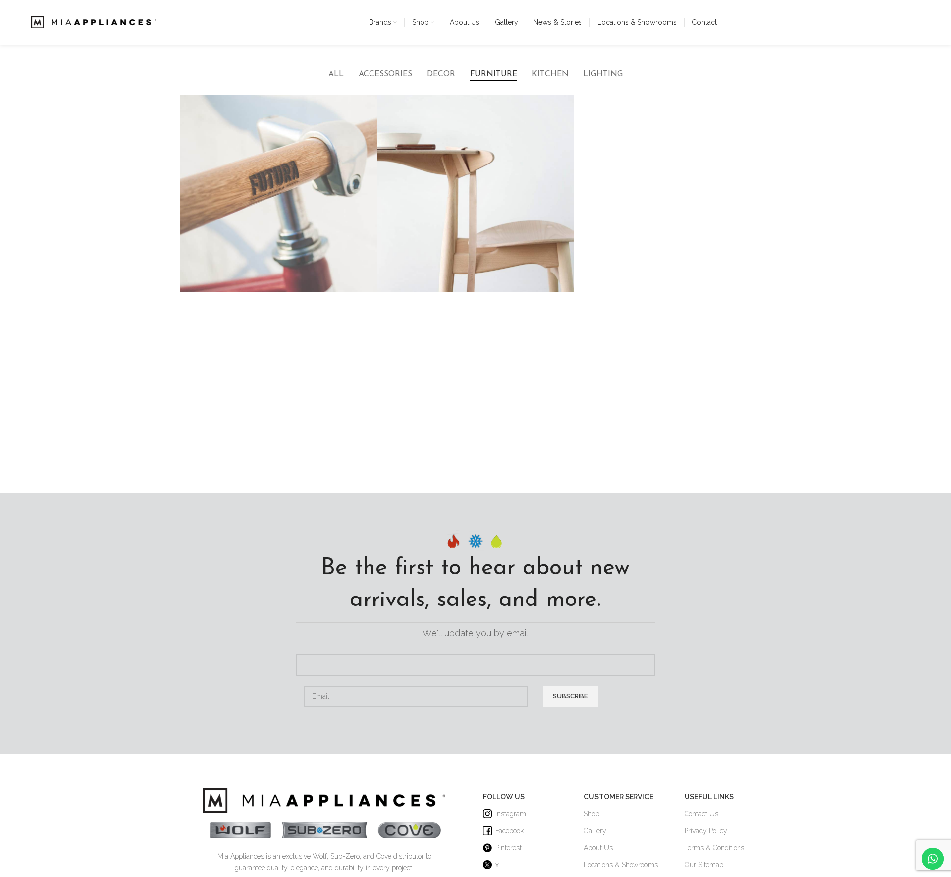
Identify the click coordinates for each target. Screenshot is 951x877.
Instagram (510, 814)
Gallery (595, 831)
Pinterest (508, 848)
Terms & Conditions (714, 848)
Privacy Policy (706, 831)
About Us (598, 848)
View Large (364, 106)
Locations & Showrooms (621, 865)
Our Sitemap (704, 865)
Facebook (509, 831)
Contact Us (701, 814)
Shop (591, 814)
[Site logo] (93, 22)
